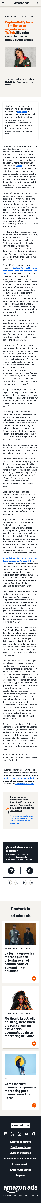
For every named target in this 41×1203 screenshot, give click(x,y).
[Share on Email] (31, 882)
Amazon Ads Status (20, 1169)
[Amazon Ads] (20, 3)
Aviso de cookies (20, 1164)
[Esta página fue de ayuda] (29, 871)
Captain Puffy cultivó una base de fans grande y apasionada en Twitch (20, 271)
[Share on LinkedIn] (24, 882)
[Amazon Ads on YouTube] (26, 1134)
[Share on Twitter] (16, 882)
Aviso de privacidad (20, 1153)
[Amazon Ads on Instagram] (19, 1134)
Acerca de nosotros (20, 1141)
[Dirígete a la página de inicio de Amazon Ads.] (20, 1189)
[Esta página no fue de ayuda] (11, 871)
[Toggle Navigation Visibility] (2, 3)
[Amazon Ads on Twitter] (12, 1134)
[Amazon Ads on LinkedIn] (5, 1134)
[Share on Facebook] (9, 882)
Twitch (19, 165)
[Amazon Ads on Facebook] (33, 1134)
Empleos (20, 1175)
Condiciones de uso (21, 1147)
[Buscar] (38, 3)
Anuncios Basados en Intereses (20, 1158)
